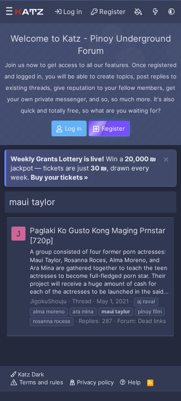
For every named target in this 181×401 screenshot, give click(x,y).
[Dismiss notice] (166, 160)
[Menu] (7, 11)
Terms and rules (41, 382)
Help (134, 382)
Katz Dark (30, 374)
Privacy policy (95, 382)
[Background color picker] (138, 11)
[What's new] (155, 11)
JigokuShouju (48, 301)
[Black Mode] (171, 11)
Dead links (152, 320)
